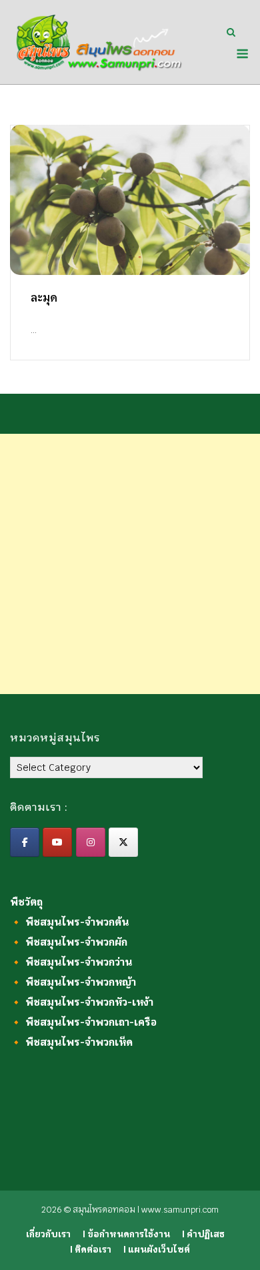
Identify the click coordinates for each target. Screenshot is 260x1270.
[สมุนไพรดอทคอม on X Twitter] (123, 842)
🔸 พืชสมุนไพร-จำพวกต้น (69, 922)
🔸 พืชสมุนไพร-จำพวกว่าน (71, 962)
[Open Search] (231, 33)
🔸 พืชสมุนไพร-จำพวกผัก (68, 942)
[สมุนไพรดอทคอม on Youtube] (57, 842)
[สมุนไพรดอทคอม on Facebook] (24, 842)
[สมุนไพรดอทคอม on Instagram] (90, 842)
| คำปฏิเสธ (203, 1234)
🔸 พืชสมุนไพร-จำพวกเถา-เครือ (83, 1022)
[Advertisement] (130, 564)
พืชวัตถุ (26, 902)
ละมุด (44, 298)
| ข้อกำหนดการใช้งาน (126, 1234)
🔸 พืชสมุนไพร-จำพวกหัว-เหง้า (81, 1002)
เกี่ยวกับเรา (48, 1234)
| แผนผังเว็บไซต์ (156, 1249)
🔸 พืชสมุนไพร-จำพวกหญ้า (73, 982)
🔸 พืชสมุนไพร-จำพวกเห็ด (71, 1042)
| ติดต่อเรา (90, 1249)
